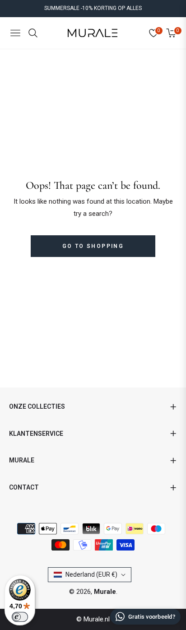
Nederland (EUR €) (91, 574)
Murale (105, 592)
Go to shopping (93, 246)
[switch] (20, 617)
